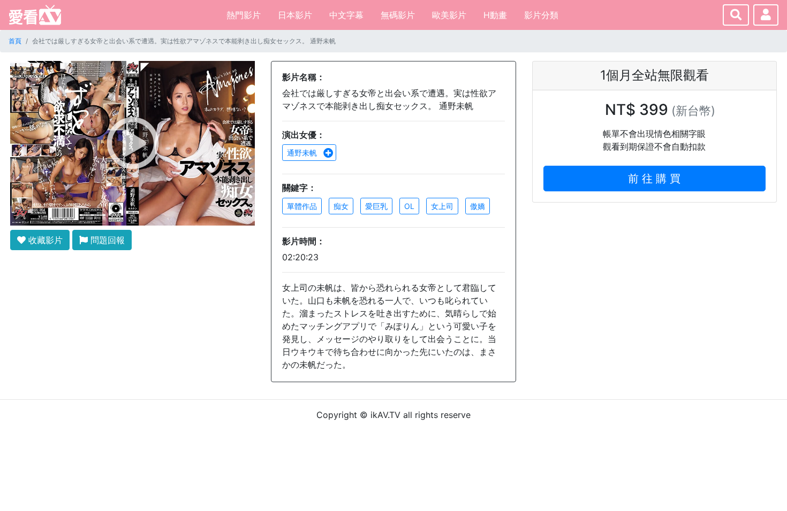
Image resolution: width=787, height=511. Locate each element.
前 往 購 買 (654, 178)
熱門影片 (243, 15)
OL (409, 206)
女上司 (442, 206)
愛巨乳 (376, 206)
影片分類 (541, 15)
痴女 (341, 206)
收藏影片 (44, 240)
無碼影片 (398, 15)
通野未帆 (303, 152)
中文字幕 (346, 15)
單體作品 (302, 206)
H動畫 (495, 15)
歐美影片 (449, 15)
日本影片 (295, 15)
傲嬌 (477, 206)
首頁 (15, 41)
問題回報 (106, 240)
